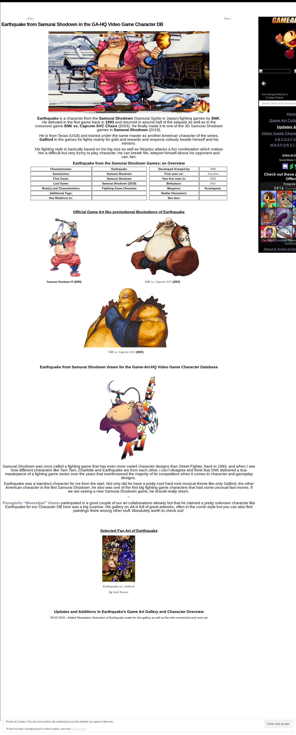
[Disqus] (129, 681)
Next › (228, 18)
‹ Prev (30, 18)
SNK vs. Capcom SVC (158, 281)
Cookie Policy (79, 729)
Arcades (213, 173)
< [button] (264, 84)
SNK (213, 169)
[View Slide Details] (274, 84)
